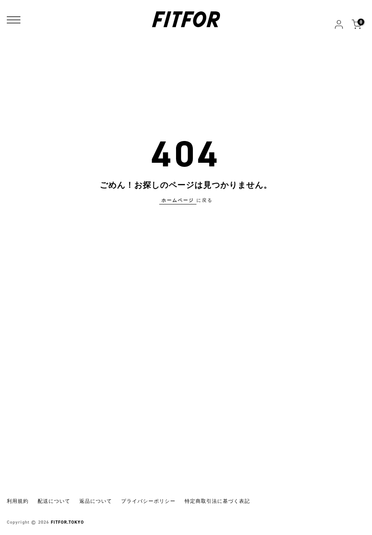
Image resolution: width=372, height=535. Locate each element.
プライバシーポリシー (148, 501)
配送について (54, 501)
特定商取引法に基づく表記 (217, 501)
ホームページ (178, 200)
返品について (95, 501)
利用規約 (18, 501)
